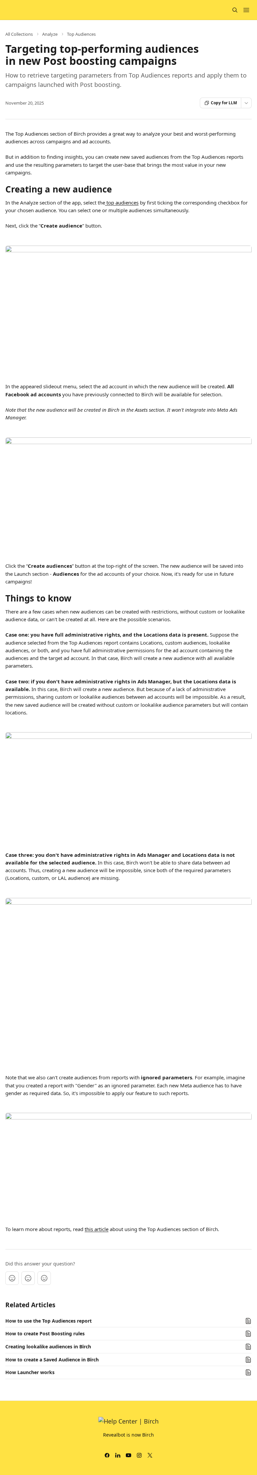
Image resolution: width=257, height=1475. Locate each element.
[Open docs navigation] (246, 10)
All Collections (19, 34)
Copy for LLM (224, 103)
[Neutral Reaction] (28, 1278)
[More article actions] (246, 103)
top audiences (122, 202)
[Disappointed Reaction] (12, 1278)
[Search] (235, 10)
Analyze (50, 34)
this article (96, 1229)
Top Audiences (81, 34)
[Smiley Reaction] (44, 1278)
